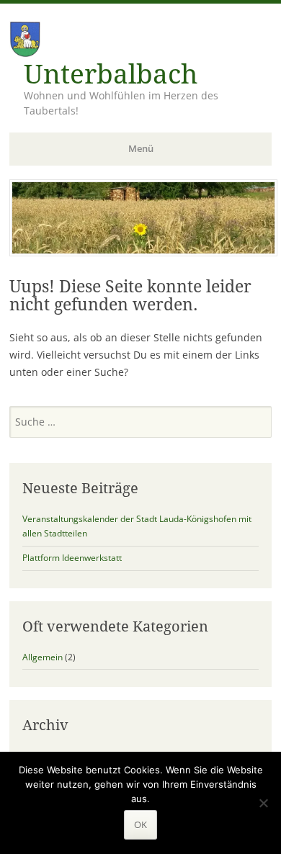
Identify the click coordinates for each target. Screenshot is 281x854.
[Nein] (263, 803)
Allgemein (42, 657)
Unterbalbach (110, 74)
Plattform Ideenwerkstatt (72, 558)
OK (140, 824)
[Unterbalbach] (143, 252)
